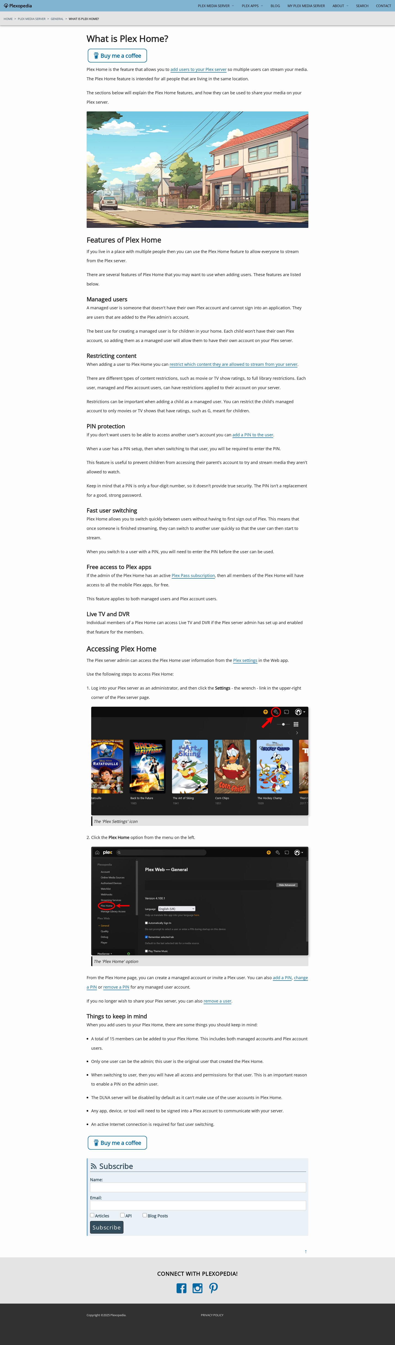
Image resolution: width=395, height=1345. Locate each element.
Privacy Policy (212, 1315)
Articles (102, 1215)
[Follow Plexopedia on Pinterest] (213, 1288)
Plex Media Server (214, 5)
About (338, 5)
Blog (275, 5)
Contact (383, 5)
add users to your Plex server (199, 69)
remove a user (217, 1001)
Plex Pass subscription (193, 575)
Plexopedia (20, 6)
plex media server (31, 19)
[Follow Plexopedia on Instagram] (197, 1288)
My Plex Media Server (306, 5)
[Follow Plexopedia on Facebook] (181, 1288)
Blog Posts (158, 1215)
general (57, 19)
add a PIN (282, 977)
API (128, 1215)
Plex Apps (250, 5)
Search (362, 5)
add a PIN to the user (252, 434)
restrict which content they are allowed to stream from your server (233, 364)
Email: (96, 1197)
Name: (96, 1179)
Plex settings (245, 660)
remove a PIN (116, 987)
